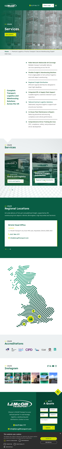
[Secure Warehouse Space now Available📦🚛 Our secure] (26, 378)
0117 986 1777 (15, 234)
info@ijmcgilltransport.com (19, 238)
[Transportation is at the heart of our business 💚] (9, 378)
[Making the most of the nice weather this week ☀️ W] (44, 378)
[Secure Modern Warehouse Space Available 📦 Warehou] (18, 378)
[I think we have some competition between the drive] (35, 378)
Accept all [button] (48, 438)
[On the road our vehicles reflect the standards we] (53, 378)
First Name (44, 409)
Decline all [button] (49, 442)
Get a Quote (9, 34)
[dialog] (31, 440)
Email (42, 414)
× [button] (60, 433)
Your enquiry (44, 419)
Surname (52, 409)
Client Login (47, 5)
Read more (34, 438)
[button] (12, 190)
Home (7, 51)
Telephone (53, 414)
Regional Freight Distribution (38, 82)
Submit (48, 427)
